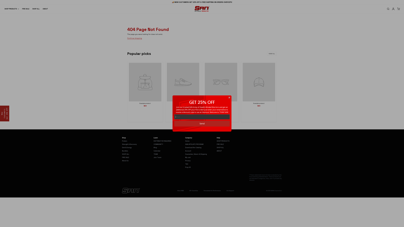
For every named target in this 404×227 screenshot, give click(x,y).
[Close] (229, 97)
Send (202, 123)
